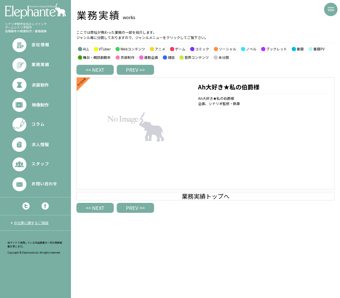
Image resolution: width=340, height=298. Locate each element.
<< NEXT (95, 69)
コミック (202, 48)
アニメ (160, 48)
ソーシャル (227, 48)
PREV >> (135, 69)
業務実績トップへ (205, 196)
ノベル (251, 48)
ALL (86, 48)
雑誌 (171, 57)
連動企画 (151, 57)
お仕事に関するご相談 (31, 222)
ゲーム (180, 48)
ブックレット (276, 48)
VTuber (105, 48)
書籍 (300, 48)
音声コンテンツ (196, 57)
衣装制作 (127, 57)
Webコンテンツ (132, 48)
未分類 (224, 57)
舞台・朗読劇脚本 (97, 57)
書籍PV (319, 48)
